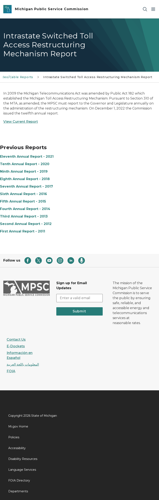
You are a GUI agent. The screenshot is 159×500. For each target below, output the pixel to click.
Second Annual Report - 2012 (26, 224)
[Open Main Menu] (153, 9)
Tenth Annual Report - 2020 (24, 164)
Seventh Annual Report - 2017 (26, 186)
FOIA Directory (19, 480)
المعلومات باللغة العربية (23, 364)
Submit (79, 311)
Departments (18, 491)
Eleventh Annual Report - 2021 (27, 156)
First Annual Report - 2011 (22, 231)
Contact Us (16, 340)
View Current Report (20, 122)
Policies (13, 437)
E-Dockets (16, 346)
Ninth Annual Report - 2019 (24, 171)
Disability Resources (22, 459)
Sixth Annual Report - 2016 (23, 194)
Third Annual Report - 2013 (24, 216)
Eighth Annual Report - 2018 (25, 179)
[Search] (144, 9)
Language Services (22, 470)
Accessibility (17, 448)
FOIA (11, 371)
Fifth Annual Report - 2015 (23, 201)
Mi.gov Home (18, 426)
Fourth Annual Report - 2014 (25, 209)
